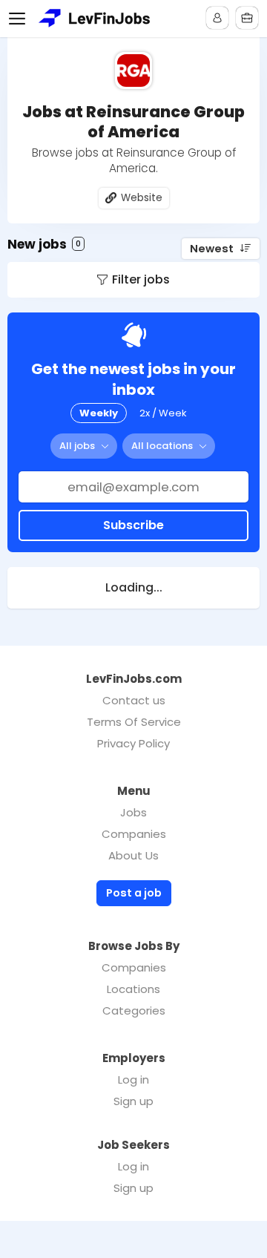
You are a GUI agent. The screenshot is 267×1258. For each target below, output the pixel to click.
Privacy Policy (133, 743)
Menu (20, 18)
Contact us (133, 700)
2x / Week (163, 413)
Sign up (133, 1101)
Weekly (98, 413)
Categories (133, 1010)
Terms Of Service (134, 722)
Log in (133, 1079)
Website (141, 198)
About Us (133, 855)
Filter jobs (141, 279)
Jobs (133, 812)
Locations (133, 989)
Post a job (134, 892)
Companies (134, 834)
